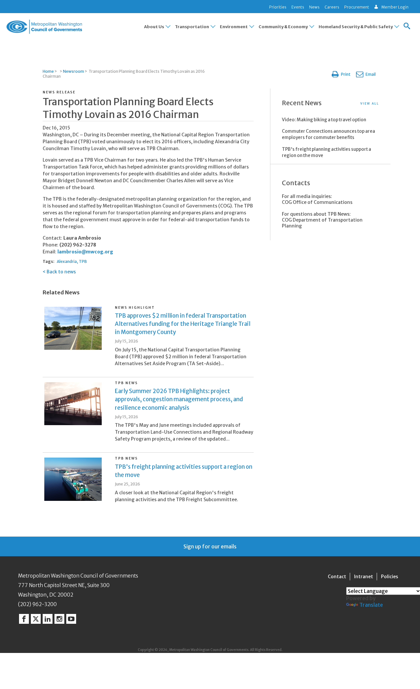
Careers (332, 7)
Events (297, 7)
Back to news (61, 272)
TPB (83, 261)
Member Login (395, 7)
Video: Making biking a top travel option (324, 120)
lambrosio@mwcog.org (85, 252)
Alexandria (67, 261)
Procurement (356, 7)
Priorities (277, 7)
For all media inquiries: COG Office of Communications (317, 199)
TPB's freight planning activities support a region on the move (326, 152)
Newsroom (73, 71)
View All (369, 103)
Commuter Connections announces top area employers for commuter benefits (328, 134)
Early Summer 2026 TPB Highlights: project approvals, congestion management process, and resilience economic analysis (179, 399)
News (314, 7)
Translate (371, 604)
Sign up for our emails (210, 546)
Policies (389, 577)
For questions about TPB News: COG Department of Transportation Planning (322, 220)
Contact (337, 577)
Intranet (363, 577)
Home (48, 71)
